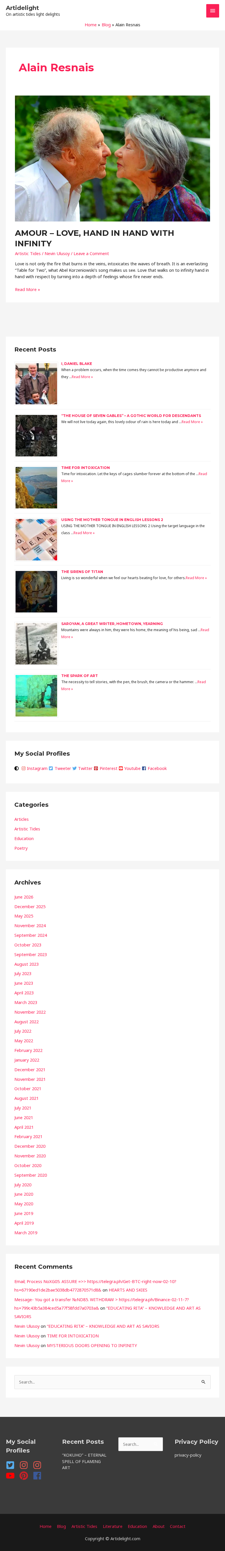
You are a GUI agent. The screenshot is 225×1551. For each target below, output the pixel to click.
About (159, 1526)
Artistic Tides (28, 253)
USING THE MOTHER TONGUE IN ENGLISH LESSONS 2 (112, 519)
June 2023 (23, 983)
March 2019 (25, 1232)
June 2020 (23, 1194)
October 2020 (27, 1165)
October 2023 (27, 945)
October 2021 (27, 1088)
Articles (21, 819)
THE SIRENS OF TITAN (82, 571)
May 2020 (23, 1203)
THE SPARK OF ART (79, 676)
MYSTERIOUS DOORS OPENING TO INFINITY (92, 1345)
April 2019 (24, 1223)
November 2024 (30, 925)
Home (46, 1526)
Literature (112, 1526)
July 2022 (22, 1031)
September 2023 (30, 954)
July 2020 (22, 1185)
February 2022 (28, 1050)
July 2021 (22, 1108)
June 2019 (23, 1213)
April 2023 (24, 993)
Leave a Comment (91, 253)
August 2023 (26, 964)
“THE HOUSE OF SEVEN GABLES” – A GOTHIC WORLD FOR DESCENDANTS (131, 415)
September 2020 (30, 1175)
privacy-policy (188, 1455)
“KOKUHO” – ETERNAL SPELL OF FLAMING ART (84, 1461)
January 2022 (26, 1060)
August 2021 (26, 1098)
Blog (61, 1526)
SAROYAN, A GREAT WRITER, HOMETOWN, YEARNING (112, 624)
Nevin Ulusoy (27, 1326)
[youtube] (12, 1475)
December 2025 (29, 906)
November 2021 (30, 1079)
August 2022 (26, 1021)
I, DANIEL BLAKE (76, 363)
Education (24, 838)
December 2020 (29, 1146)
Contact (177, 1526)
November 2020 (30, 1156)
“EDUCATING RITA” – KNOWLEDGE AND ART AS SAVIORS (103, 1326)
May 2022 (23, 1040)
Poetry (21, 848)
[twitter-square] (12, 1465)
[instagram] (25, 1465)
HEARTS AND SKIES (128, 1290)
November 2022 (30, 1012)
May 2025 (23, 916)
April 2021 (24, 1127)
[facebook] (38, 1475)
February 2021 (28, 1136)
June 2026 (23, 897)
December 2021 (29, 1069)
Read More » (27, 289)
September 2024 (30, 935)
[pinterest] (25, 1475)
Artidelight (22, 7)
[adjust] (17, 768)
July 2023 (22, 973)
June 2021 (23, 1117)
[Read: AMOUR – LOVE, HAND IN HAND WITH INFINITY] (112, 158)
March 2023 (25, 1002)
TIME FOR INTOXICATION (85, 467)
